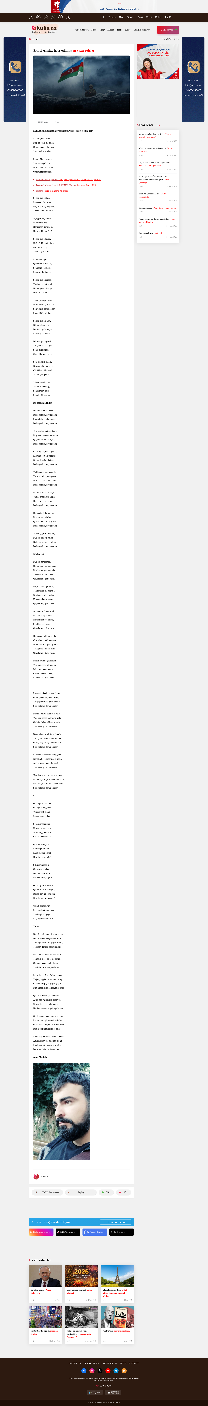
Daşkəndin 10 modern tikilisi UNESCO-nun (66, 185)
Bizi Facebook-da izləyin (95, 1232)
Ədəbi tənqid (82, 29)
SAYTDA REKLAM (109, 1363)
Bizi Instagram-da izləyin (41, 1232)
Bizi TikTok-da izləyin (67, 1232)
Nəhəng (52, 191)
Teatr (102, 29)
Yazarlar (130, 17)
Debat (149, 17)
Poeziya (112, 17)
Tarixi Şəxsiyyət (141, 29)
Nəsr (121, 17)
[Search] (177, 17)
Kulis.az (44, 1177)
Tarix (119, 29)
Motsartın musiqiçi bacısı (68, 179)
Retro (128, 29)
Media (110, 29)
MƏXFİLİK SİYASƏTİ (129, 1363)
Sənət (140, 17)
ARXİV (96, 1363)
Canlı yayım (167, 29)
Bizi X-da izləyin (119, 1232)
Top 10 (168, 17)
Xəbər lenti (145, 125)
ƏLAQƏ (87, 1363)
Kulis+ (158, 17)
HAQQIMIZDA (75, 1363)
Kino (94, 29)
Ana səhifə (166, 39)
